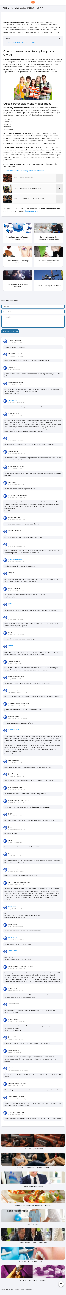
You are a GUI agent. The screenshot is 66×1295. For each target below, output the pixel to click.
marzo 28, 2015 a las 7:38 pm (16, 968)
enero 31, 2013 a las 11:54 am (16, 416)
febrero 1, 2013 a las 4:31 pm (16, 440)
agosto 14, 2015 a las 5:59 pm (16, 1021)
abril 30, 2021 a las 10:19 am (16, 1114)
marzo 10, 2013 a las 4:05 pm (16, 619)
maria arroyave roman (16, 559)
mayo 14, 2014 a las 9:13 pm (16, 884)
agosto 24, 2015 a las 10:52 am (16, 1039)
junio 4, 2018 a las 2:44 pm (15, 1085)
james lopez (12, 907)
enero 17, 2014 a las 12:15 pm (16, 732)
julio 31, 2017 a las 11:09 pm (15, 1052)
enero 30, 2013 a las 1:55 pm (16, 402)
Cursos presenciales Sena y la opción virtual (21, 43)
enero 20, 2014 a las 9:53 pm (16, 776)
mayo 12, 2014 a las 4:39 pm (16, 871)
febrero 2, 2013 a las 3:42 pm (16, 469)
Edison (10, 646)
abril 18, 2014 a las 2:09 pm (15, 856)
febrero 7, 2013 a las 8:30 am (16, 533)
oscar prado (12, 938)
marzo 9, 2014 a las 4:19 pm (16, 803)
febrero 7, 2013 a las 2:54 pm (16, 562)
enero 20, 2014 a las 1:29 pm (16, 763)
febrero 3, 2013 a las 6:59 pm (16, 484)
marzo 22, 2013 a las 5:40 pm (16, 648)
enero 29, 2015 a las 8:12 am (16, 940)
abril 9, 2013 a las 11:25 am (15, 663)
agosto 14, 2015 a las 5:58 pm (16, 1006)
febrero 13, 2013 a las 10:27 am (16, 590)
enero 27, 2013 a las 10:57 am (16, 343)
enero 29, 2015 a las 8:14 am (16, 953)
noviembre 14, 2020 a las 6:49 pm (17, 1099)
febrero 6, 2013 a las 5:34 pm (16, 497)
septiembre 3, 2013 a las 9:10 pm (17, 692)
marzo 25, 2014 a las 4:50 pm (16, 829)
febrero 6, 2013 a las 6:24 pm (16, 519)
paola (10, 604)
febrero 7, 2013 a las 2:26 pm (16, 546)
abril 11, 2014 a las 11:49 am (15, 842)
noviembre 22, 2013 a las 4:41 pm (17, 719)
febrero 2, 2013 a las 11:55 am (16, 453)
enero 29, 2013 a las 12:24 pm (16, 369)
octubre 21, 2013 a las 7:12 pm (16, 705)
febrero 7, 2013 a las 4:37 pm (16, 575)
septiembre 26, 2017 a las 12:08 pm (18, 1070)
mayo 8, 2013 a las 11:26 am (16, 679)
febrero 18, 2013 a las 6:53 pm (16, 606)
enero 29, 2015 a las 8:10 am (16, 926)
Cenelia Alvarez (13, 730)
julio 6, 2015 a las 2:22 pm (15, 990)
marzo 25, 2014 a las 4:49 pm (16, 816)
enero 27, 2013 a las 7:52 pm (16, 356)
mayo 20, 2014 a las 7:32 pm (16, 909)
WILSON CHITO (13, 400)
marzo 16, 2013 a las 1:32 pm (16, 634)
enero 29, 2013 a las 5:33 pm (16, 385)
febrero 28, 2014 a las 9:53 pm (16, 789)
